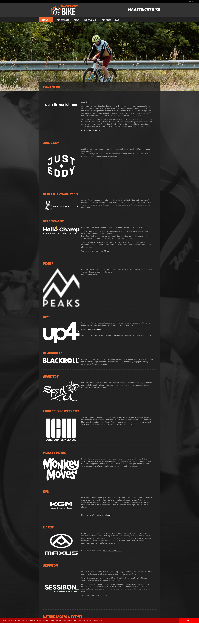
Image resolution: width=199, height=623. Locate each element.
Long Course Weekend (61, 411)
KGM (46, 491)
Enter (45, 19)
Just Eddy (51, 143)
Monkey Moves (54, 453)
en (190, 1)
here (107, 251)
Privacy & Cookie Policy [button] (94, 620)
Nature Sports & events (62, 616)
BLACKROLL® (52, 353)
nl (193, 1)
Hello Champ (53, 221)
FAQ (117, 19)
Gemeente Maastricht (60, 194)
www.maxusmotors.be (112, 551)
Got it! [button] (189, 620)
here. (149, 335)
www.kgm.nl (107, 515)
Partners (106, 19)
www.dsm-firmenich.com (91, 130)
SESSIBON (50, 565)
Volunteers (90, 19)
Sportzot (50, 376)
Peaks (48, 263)
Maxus (48, 527)
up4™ (47, 317)
